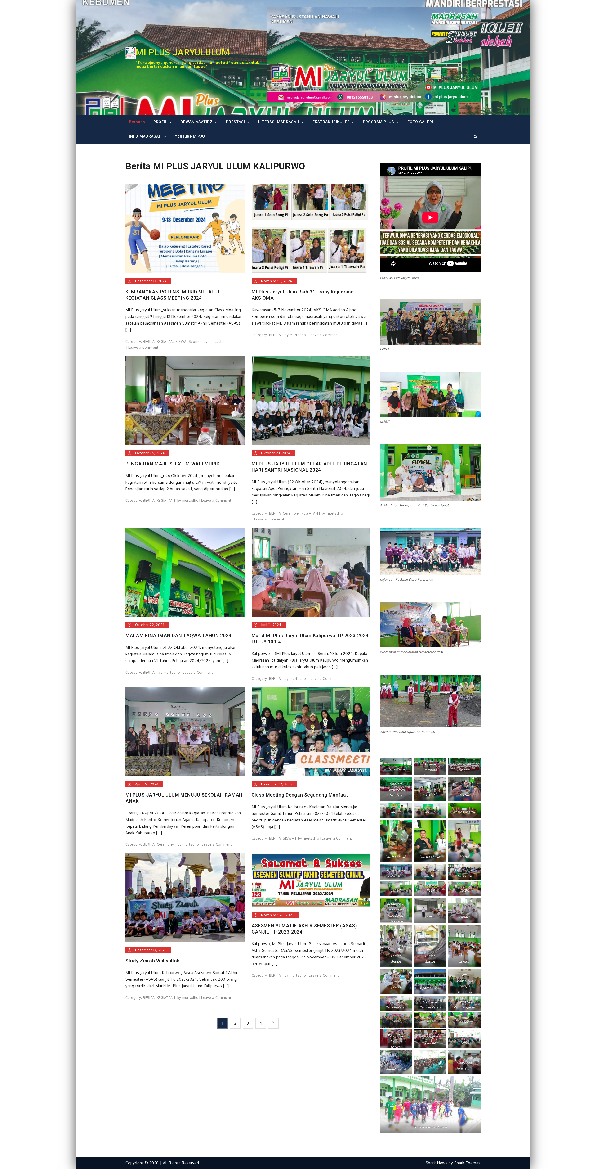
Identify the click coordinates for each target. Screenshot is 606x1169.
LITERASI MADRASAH (278, 122)
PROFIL (160, 122)
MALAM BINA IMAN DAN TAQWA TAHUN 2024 (178, 635)
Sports (194, 341)
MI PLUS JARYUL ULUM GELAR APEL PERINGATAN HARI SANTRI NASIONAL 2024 (309, 467)
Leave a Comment (143, 347)
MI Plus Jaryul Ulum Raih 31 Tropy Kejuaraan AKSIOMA (303, 295)
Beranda (137, 122)
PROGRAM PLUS (378, 122)
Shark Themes (467, 1162)
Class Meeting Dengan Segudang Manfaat (300, 795)
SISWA (181, 341)
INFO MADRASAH (145, 136)
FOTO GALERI (420, 122)
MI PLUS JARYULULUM (183, 52)
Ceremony (291, 513)
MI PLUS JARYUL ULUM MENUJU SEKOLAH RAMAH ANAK (184, 798)
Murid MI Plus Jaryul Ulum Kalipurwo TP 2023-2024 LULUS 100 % (310, 639)
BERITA (149, 341)
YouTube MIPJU (190, 136)
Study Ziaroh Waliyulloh (152, 961)
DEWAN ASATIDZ (196, 122)
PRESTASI (235, 122)
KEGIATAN (165, 341)
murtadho (217, 341)
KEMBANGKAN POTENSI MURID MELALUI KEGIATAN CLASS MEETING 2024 (172, 295)
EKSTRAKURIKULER (331, 122)
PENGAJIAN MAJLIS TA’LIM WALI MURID (172, 464)
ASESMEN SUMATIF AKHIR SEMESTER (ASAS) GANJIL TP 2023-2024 (304, 929)
